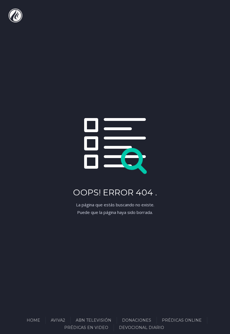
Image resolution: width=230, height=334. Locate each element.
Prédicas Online (182, 320)
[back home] (15, 15)
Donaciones (136, 320)
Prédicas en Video (86, 327)
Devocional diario (141, 327)
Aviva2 (58, 320)
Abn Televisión (93, 320)
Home (33, 320)
